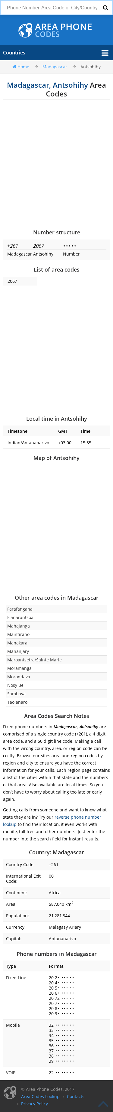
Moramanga (19, 668)
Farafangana (20, 609)
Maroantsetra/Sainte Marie (34, 660)
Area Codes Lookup (40, 1096)
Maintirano (18, 634)
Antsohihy (90, 67)
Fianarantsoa (20, 617)
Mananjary (18, 651)
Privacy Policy (34, 1104)
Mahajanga (18, 626)
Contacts (75, 1096)
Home (23, 67)
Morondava (18, 677)
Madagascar (54, 67)
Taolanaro (17, 702)
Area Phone (63, 30)
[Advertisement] (56, 164)
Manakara (17, 643)
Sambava (16, 693)
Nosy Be (15, 685)
